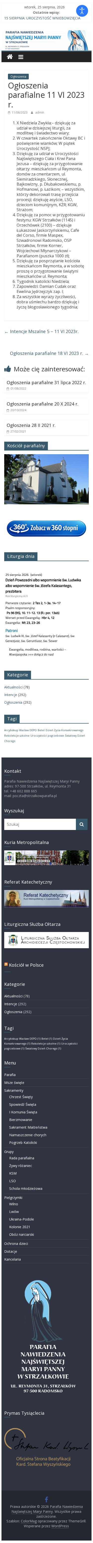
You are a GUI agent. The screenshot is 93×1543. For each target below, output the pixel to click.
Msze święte (14, 1082)
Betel (41, 730)
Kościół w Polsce (26, 965)
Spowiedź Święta (22, 1104)
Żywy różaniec (20, 1165)
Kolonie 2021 (19, 1226)
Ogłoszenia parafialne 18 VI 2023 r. (49, 353)
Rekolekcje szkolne (17, 735)
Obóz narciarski (21, 1234)
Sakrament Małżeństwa (28, 1127)
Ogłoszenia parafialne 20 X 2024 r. (42, 404)
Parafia (10, 1074)
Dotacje (10, 1251)
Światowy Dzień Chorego (43, 1048)
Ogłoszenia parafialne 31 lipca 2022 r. (46, 382)
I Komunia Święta (23, 1112)
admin (39, 112)
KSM (13, 1173)
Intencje (10, 694)
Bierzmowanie (20, 1119)
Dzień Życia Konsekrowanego (65, 730)
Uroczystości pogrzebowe (47, 735)
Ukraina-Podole (21, 1219)
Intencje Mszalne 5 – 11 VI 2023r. (41, 331)
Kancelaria (12, 1259)
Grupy (9, 1151)
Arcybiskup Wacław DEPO (20, 730)
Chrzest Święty (21, 1096)
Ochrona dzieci (16, 1243)
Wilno (13, 1204)
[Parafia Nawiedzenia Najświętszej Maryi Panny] (9, 57)
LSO (12, 1181)
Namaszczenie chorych (27, 1135)
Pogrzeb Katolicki (23, 1142)
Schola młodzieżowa (25, 1188)
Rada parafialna (21, 1158)
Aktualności (13, 687)
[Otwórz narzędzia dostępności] (82, 11)
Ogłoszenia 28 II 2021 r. (31, 425)
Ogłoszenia (18, 76)
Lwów (14, 1211)
